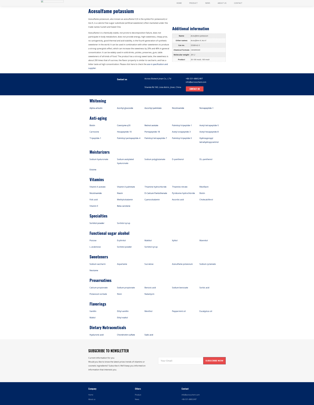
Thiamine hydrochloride (155, 186)
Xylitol (174, 240)
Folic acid (94, 199)
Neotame (94, 270)
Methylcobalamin (125, 199)
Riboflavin (204, 186)
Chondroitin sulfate (126, 334)
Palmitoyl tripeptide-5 (182, 138)
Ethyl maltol (122, 317)
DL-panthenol (205, 159)
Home (179, 3)
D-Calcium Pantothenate (155, 193)
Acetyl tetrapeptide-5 (209, 125)
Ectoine (93, 169)
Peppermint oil (179, 311)
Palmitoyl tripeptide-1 (182, 125)
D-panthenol (178, 159)
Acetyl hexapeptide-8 (209, 131)
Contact (238, 3)
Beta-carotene (123, 206)
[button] (195, 89)
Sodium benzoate (180, 287)
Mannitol (203, 240)
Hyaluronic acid (97, 334)
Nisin (119, 294)
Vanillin (93, 311)
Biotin (92, 125)
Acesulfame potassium (182, 264)
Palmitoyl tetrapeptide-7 (155, 138)
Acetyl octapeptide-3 (181, 131)
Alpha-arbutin (96, 108)
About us (222, 3)
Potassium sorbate (98, 294)
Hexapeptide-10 (124, 131)
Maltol (92, 317)
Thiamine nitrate (179, 186)
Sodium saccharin (98, 264)
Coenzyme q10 (123, 125)
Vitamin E (94, 206)
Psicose (93, 240)
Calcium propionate (99, 287)
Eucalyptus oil (205, 311)
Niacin (120, 193)
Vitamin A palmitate (126, 186)
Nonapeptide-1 (206, 108)
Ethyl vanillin (123, 311)
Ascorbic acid (178, 199)
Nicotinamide (178, 108)
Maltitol (148, 240)
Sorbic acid (204, 287)
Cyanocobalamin (152, 199)
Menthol (148, 311)
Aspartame (122, 264)
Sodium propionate (126, 287)
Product (193, 3)
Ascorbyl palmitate (153, 108)
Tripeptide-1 (95, 138)
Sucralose (148, 264)
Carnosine (94, 131)
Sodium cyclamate (207, 264)
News (207, 3)
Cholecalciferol (206, 199)
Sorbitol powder (97, 223)
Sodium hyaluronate (99, 159)
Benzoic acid (150, 287)
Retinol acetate (151, 125)
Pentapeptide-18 (152, 131)
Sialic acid (148, 334)
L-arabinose (95, 246)
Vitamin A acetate (97, 186)
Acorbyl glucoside (125, 108)
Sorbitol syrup (123, 223)
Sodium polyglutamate (154, 159)
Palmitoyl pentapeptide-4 (128, 138)
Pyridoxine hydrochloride (183, 193)
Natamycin (149, 294)
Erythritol (121, 240)
